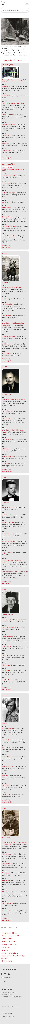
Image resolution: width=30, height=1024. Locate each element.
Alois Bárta (5, 873)
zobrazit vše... (6, 156)
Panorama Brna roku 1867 (10, 936)
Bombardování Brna (8, 941)
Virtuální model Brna (8, 933)
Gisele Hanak (6, 143)
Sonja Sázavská (7, 553)
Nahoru (3, 927)
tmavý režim (8, 977)
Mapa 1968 (5, 947)
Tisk (15, 927)
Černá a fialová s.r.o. (7, 1016)
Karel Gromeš (6, 880)
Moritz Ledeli (6, 747)
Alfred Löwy (5, 892)
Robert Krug (6, 299)
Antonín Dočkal (7, 150)
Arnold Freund (6, 646)
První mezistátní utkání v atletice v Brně (15, 572)
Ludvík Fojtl (6, 534)
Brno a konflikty (7, 961)
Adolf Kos (5, 655)
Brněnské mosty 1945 (9, 944)
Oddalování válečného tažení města (13, 400)
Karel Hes (5, 776)
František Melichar (8, 903)
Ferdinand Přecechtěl (8, 336)
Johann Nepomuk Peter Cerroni (12, 287)
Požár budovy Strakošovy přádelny (13, 103)
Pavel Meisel (6, 911)
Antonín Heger (6, 854)
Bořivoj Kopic (6, 795)
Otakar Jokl (5, 202)
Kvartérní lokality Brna (9, 953)
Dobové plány (6, 939)
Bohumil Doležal (7, 217)
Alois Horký (5, 785)
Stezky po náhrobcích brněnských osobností (13, 957)
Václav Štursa (6, 757)
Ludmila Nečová (7, 670)
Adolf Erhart (6, 665)
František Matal (7, 411)
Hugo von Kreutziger (8, 193)
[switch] (2, 977)
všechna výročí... (7, 158)
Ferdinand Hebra (7, 728)
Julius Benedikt (7, 439)
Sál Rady (4, 950)
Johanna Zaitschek (8, 522)
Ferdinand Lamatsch (8, 176)
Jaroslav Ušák (6, 863)
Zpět (10, 927)
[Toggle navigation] (27, 3)
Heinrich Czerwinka (8, 740)
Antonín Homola (7, 456)
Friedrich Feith (6, 207)
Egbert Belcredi (7, 183)
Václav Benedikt (7, 515)
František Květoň (7, 304)
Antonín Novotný (7, 766)
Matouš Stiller (6, 96)
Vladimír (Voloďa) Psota (9, 541)
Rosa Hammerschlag (8, 124)
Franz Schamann (7, 637)
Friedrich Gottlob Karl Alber (11, 620)
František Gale (6, 353)
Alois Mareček (6, 315)
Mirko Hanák (6, 449)
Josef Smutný (6, 680)
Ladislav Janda (6, 344)
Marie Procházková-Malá (10, 627)
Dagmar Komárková (8, 226)
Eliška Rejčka (6, 86)
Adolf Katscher (6, 418)
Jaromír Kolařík (7, 464)
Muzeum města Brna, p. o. (10, 1006)
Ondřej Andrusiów (8, 115)
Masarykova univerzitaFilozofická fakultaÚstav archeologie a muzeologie (11, 995)
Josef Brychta (6, 136)
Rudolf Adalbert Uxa (8, 507)
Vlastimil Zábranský (8, 236)
